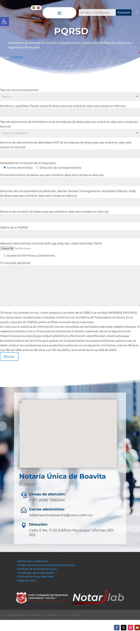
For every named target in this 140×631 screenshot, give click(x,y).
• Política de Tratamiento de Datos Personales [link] (45, 565)
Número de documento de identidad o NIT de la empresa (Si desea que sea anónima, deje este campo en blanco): (65, 145)
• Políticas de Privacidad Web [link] (35, 576)
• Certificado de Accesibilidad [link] (35, 572)
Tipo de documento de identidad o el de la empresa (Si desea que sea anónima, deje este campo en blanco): (69, 124)
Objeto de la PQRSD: (14, 227)
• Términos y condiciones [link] (32, 561)
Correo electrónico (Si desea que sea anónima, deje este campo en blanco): (52, 175)
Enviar (9, 356)
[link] (4, 21)
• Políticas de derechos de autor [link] (36, 568)
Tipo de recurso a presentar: (19, 90)
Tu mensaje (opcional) (15, 263)
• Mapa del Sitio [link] (26, 580)
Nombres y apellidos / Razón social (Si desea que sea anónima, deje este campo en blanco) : (63, 106)
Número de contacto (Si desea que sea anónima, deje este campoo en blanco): (54, 211)
